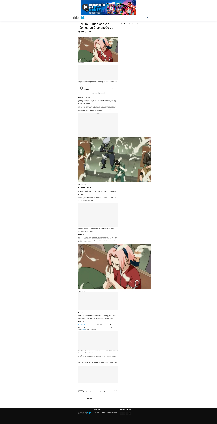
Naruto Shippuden (82, 324)
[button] (147, 17)
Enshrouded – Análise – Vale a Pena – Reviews (109, 391)
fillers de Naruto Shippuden (103, 355)
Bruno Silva (81, 35)
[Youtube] (137, 23)
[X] (135, 23)
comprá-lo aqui (100, 363)
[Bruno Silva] (83, 400)
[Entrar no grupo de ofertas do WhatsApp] (108, 8)
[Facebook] (124, 23)
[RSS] (129, 23)
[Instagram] (127, 23)
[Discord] (121, 23)
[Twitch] (132, 23)
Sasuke (83, 329)
